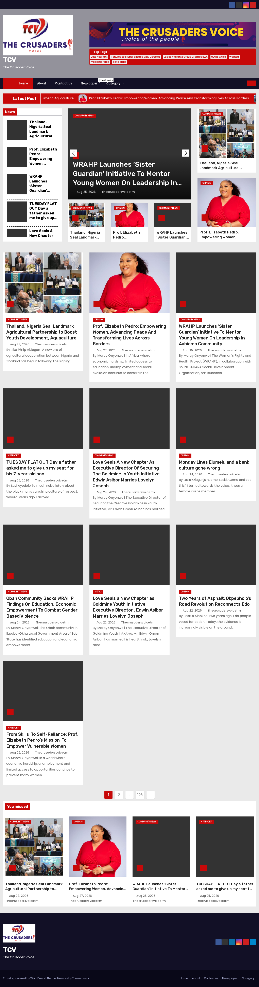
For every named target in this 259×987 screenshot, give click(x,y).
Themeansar (80, 978)
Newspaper (91, 82)
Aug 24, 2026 (107, 492)
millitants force (100, 62)
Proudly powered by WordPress (24, 978)
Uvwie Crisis (218, 56)
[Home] (9, 83)
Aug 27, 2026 (107, 350)
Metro (98, 591)
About (41, 83)
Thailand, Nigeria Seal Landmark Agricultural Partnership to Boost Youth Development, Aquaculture (43, 138)
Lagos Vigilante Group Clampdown (186, 56)
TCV (9, 60)
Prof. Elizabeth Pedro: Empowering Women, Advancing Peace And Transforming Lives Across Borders (97, 891)
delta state (119, 62)
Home (23, 83)
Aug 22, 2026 (107, 622)
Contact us (63, 83)
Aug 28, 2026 (20, 344)
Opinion (120, 208)
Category (114, 83)
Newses (62, 978)
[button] (244, 83)
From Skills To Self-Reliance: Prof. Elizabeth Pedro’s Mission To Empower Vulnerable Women (42, 740)
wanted (234, 56)
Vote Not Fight (99, 56)
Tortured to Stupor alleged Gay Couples (135, 56)
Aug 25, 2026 (87, 192)
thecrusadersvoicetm (118, 192)
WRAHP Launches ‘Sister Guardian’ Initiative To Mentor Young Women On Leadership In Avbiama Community (160, 891)
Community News (82, 208)
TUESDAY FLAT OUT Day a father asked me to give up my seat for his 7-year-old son (43, 217)
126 (140, 794)
